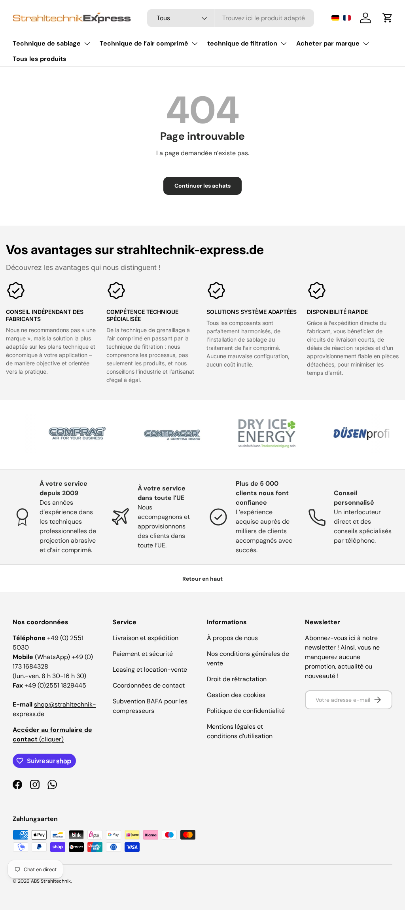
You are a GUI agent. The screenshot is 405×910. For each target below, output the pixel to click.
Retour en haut (202, 578)
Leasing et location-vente (150, 669)
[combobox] (230, 18)
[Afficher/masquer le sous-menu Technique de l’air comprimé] (194, 43)
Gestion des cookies (236, 695)
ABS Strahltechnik (51, 881)
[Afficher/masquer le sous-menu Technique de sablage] (87, 43)
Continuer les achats (202, 185)
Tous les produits (39, 59)
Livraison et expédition (145, 638)
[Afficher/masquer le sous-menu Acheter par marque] (366, 43)
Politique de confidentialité (246, 711)
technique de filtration (242, 43)
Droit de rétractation (237, 679)
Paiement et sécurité (143, 654)
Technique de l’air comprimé (144, 43)
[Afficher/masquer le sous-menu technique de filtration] (283, 43)
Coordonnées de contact (149, 685)
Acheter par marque (328, 43)
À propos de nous (232, 638)
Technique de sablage (47, 43)
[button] (341, 18)
